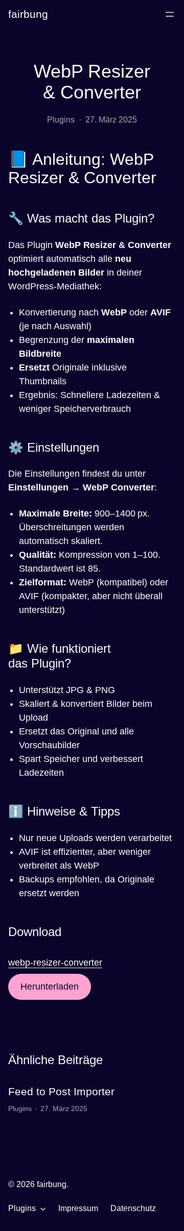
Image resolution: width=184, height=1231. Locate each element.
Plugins (61, 119)
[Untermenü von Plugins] (43, 1208)
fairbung (28, 14)
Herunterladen (49, 986)
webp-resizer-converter (55, 962)
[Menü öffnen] (170, 14)
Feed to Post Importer (61, 1091)
